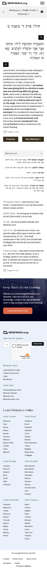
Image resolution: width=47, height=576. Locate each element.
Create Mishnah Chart (17, 311)
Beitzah (27, 440)
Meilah (5, 526)
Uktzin (27, 539)
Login (5, 376)
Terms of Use (31, 559)
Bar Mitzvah (7, 379)
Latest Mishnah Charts (11, 370)
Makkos (28, 478)
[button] (23, 153)
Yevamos (6, 466)
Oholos (27, 508)
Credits (17, 563)
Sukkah (27, 437)
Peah (5, 424)
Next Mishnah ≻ (33, 139)
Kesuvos (6, 469)
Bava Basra (29, 472)
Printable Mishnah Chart (12, 390)
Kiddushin (7, 485)
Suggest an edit (13, 132)
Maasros (6, 440)
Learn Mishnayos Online (18, 410)
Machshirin (29, 526)
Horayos (28, 494)
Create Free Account (11, 373)
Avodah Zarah (30, 488)
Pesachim (28, 427)
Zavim (27, 529)
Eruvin (27, 424)
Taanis (27, 446)
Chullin (5, 511)
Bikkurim (6, 452)
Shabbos (28, 421)
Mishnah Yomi (8, 396)
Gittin (5, 481)
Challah (6, 446)
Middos (6, 533)
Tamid (5, 529)
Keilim (27, 504)
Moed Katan (29, 452)
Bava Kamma (30, 466)
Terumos (6, 437)
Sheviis (6, 433)
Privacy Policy (18, 559)
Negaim (28, 511)
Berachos (6, 421)
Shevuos (28, 481)
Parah (27, 514)
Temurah (6, 520)
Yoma (27, 433)
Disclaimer (7, 563)
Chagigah (28, 455)
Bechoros (7, 514)
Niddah (27, 523)
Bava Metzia (29, 469)
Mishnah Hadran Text (11, 399)
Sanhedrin (28, 475)
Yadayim (28, 536)
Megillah (28, 449)
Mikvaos (28, 520)
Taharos (28, 517)
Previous (10, 139)
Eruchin (6, 517)
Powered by (23, 566)
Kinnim (5, 536)
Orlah (5, 449)
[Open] (42, 3)
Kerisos (6, 523)
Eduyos (27, 485)
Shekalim (28, 430)
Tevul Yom (29, 533)
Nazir (5, 475)
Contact (6, 559)
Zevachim (7, 504)
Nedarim (6, 472)
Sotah (5, 478)
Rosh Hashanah (31, 443)
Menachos (7, 508)
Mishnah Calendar (10, 393)
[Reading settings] (42, 12)
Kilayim (5, 430)
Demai (5, 427)
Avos (27, 491)
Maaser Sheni (8, 443)
